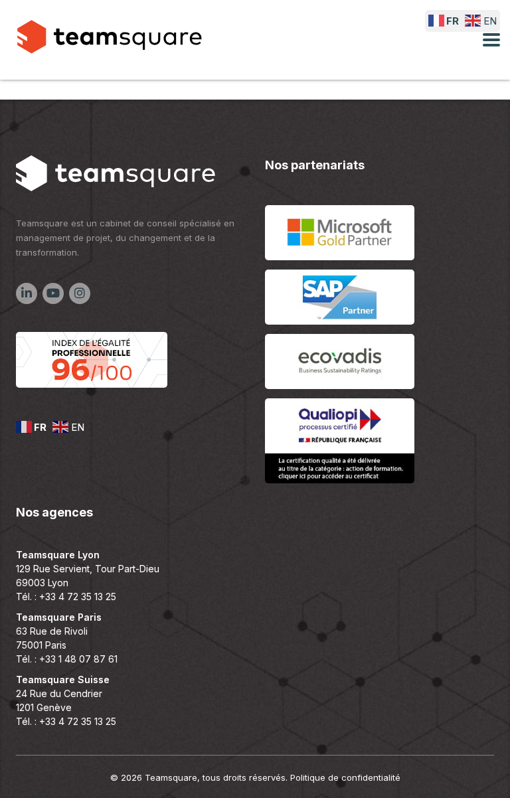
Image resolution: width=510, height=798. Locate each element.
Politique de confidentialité (345, 777)
